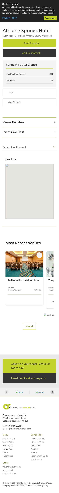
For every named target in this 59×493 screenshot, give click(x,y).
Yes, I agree (50, 18)
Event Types (8, 445)
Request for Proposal (14, 147)
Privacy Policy (9, 17)
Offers (5, 452)
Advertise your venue (12, 466)
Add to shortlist (31, 53)
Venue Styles (8, 442)
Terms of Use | (31, 485)
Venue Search (9, 438)
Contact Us (36, 445)
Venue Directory (38, 438)
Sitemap (34, 452)
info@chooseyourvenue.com (18, 428)
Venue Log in (8, 470)
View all (29, 326)
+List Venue (8, 456)
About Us (35, 449)
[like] (39, 255)
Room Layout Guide (39, 456)
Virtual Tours (8, 449)
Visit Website (14, 102)
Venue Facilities (13, 122)
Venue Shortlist (9, 473)
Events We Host (13, 132)
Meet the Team (37, 442)
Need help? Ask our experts (28, 378)
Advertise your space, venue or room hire (30, 366)
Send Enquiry (31, 43)
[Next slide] (52, 392)
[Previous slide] (7, 392)
